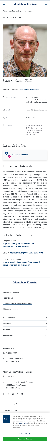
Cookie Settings (25, 433)
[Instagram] (8, 394)
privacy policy (23, 423)
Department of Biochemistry (29, 89)
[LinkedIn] (13, 394)
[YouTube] (22, 394)
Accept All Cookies (25, 439)
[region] (25, 428)
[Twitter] (18, 394)
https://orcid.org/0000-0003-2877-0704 (26, 253)
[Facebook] (4, 394)
